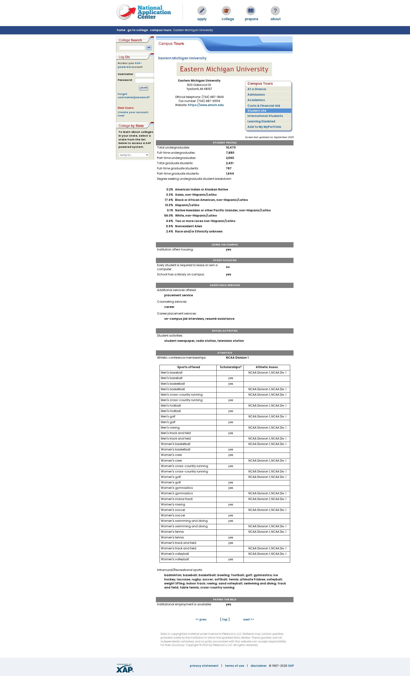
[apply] (202, 10)
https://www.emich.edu (206, 105)
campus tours (160, 30)
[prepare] (251, 10)
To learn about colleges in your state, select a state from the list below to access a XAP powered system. (135, 139)
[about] (275, 10)
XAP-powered (130, 65)
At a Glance (256, 89)
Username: (126, 74)
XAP (291, 666)
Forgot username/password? (134, 95)
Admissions (256, 95)
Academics (256, 100)
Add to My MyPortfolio (264, 127)
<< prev (201, 619)
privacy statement (204, 666)
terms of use (234, 666)
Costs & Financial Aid (263, 106)
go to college (137, 30)
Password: (125, 80)
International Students (265, 116)
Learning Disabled (261, 121)
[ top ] (225, 619)
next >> (248, 619)
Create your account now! (133, 114)
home (121, 30)
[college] (226, 10)
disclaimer (259, 666)
